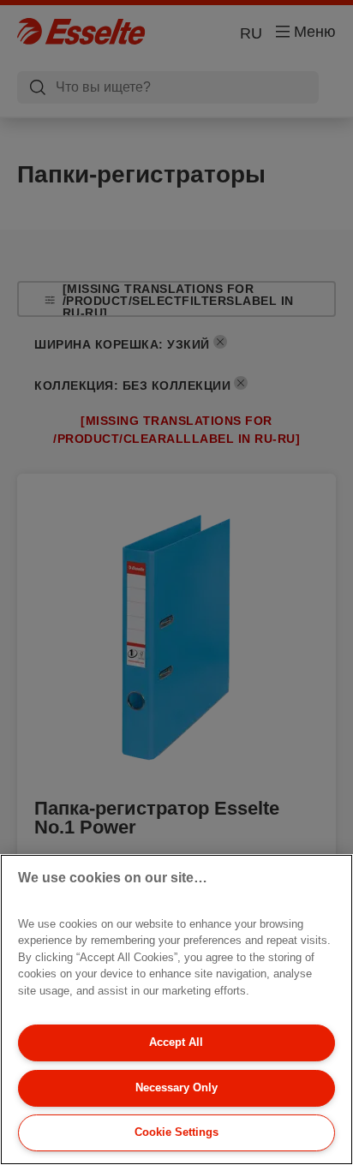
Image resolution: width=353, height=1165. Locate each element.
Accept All (176, 1042)
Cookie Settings (176, 1132)
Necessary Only (176, 1087)
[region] (176, 1009)
